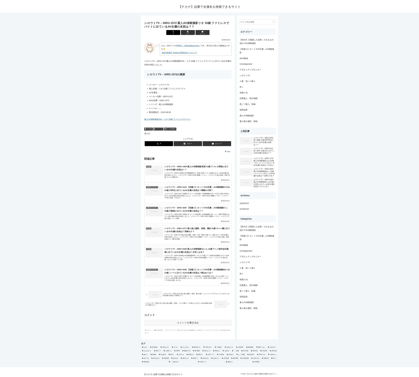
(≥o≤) (148, 133)
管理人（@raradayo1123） (189, 46)
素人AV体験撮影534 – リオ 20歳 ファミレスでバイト (167, 119)
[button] (188, 32)
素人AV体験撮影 (171, 129)
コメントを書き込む (188, 322)
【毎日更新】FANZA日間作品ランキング (179, 53)
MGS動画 (149, 129)
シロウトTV (159, 129)
